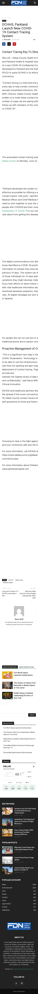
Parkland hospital (8, 582)
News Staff (7, 39)
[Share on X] (9, 44)
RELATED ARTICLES (10, 667)
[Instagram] (22, 983)
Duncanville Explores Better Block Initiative (17, 752)
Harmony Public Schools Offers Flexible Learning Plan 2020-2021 (28, 594)
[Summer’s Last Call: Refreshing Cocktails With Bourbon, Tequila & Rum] (7, 811)
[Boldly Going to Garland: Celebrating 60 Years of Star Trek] (7, 695)
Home (4, 18)
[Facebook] (16, 983)
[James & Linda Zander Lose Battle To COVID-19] (7, 870)
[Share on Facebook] (4, 44)
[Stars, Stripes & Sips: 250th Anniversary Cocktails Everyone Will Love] (7, 832)
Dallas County (9, 161)
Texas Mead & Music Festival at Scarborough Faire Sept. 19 (18, 747)
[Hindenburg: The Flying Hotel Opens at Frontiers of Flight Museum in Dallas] (7, 822)
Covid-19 (10, 580)
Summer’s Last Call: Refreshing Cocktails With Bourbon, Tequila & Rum (25, 811)
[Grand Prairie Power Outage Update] (7, 860)
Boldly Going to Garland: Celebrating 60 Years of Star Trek (23, 695)
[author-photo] (19, 616)
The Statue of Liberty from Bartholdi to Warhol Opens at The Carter (25, 685)
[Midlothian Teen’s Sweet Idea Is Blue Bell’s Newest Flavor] (7, 850)
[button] (3, 3)
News (9, 18)
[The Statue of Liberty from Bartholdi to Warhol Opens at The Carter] (7, 685)
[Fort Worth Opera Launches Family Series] (7, 675)
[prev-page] (3, 703)
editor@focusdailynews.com (23, 969)
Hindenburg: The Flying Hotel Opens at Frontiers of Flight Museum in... (24, 821)
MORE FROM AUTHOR (26, 667)
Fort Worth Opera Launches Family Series (17, 728)
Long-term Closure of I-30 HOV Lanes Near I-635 (10, 593)
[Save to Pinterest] (14, 44)
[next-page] (6, 703)
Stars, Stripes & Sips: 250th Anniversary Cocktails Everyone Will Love (23, 832)
